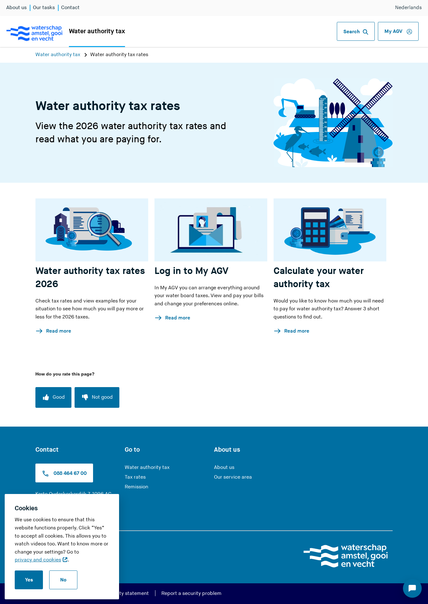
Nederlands (408, 8)
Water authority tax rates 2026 (90, 277)
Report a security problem (191, 593)
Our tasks (44, 8)
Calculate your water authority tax (319, 277)
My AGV (394, 31)
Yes (29, 580)
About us (16, 8)
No (63, 580)
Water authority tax (97, 31)
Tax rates (135, 477)
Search (351, 32)
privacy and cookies (38, 560)
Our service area (233, 477)
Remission (136, 487)
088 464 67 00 (69, 474)
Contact (70, 8)
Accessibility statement (122, 593)
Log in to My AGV (191, 271)
